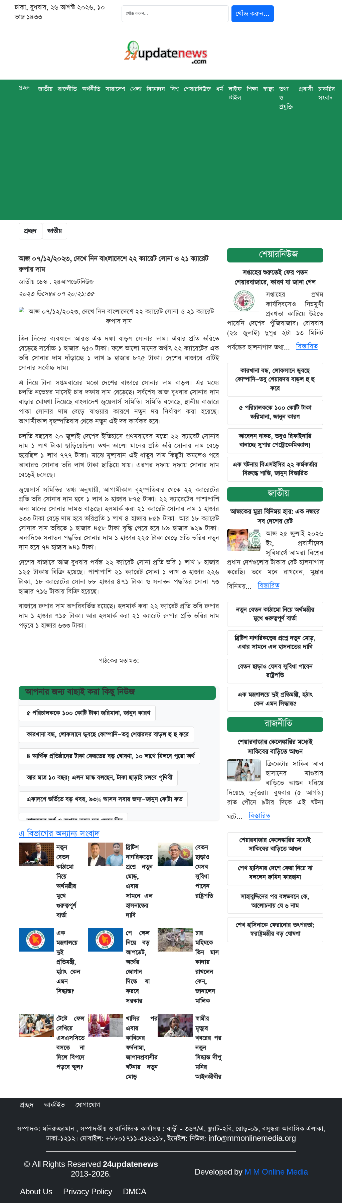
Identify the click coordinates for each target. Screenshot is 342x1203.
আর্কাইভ (54, 1105)
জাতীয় (278, 493)
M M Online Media (276, 1172)
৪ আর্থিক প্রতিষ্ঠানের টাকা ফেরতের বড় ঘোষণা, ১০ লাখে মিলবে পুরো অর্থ (111, 756)
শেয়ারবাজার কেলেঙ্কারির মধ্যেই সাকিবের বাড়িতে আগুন (275, 844)
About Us (36, 1192)
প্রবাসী (306, 89)
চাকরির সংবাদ (326, 93)
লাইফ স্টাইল (234, 93)
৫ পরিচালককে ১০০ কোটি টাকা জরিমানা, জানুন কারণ (88, 713)
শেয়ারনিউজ (197, 89)
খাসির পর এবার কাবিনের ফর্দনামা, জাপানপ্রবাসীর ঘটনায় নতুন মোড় (142, 1047)
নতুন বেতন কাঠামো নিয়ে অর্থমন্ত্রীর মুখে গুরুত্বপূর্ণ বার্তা (275, 614)
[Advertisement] (171, 173)
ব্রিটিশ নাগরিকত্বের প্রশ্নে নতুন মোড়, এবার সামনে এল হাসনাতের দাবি (275, 642)
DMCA (134, 1192)
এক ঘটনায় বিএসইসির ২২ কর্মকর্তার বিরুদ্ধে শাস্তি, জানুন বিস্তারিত (275, 468)
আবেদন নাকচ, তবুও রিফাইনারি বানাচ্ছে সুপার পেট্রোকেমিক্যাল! (275, 440)
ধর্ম (219, 89)
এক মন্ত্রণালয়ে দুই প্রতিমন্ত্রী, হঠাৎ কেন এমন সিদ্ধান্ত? (275, 698)
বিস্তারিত (307, 346)
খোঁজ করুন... (253, 13)
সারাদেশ (115, 89)
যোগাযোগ (87, 1105)
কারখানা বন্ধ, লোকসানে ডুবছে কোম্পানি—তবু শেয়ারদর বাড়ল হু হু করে (275, 379)
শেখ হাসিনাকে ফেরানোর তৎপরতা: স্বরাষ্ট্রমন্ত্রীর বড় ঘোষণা (275, 929)
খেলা (135, 89)
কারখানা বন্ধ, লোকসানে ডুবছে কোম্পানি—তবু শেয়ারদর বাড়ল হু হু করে (108, 734)
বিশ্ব (174, 89)
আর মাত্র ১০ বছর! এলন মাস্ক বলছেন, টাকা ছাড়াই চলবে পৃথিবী (99, 777)
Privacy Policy (87, 1192)
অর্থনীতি (91, 89)
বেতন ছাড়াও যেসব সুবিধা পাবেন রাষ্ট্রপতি (275, 670)
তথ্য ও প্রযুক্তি (286, 98)
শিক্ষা (252, 89)
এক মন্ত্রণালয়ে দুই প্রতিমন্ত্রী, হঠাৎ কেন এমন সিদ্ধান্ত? (68, 962)
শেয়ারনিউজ (278, 254)
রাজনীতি (67, 89)
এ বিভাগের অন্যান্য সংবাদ (59, 834)
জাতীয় (45, 89)
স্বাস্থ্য (268, 89)
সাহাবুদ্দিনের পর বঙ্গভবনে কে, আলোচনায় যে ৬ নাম (275, 900)
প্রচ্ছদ (24, 88)
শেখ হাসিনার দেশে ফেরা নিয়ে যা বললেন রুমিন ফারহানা (275, 872)
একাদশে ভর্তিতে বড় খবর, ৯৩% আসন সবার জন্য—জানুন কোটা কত (104, 799)
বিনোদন (156, 89)
